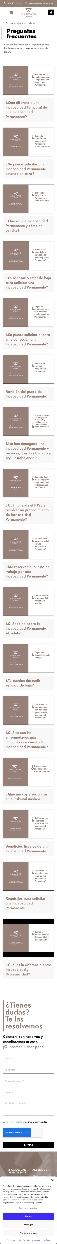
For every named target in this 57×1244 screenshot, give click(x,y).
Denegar (28, 1224)
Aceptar (29, 1216)
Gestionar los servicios (28, 1208)
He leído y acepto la (26, 1121)
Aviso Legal (46, 1240)
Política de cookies (14, 1240)
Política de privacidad (31, 1240)
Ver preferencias (28, 1233)
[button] (52, 1180)
